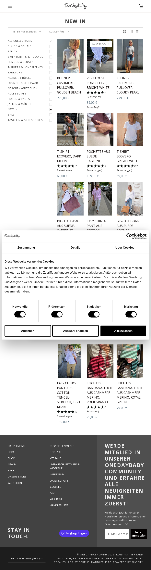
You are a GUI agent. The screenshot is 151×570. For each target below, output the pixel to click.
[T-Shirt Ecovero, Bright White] (130, 129)
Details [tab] (75, 247)
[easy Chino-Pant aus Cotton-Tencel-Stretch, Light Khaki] (70, 361)
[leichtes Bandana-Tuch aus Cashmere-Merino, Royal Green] (130, 361)
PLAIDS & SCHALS (20, 46)
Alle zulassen (123, 330)
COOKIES (55, 487)
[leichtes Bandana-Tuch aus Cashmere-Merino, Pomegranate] (100, 361)
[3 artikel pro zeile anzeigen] (131, 32)
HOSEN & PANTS (19, 99)
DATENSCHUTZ (59, 480)
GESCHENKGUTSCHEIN (23, 88)
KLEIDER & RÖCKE (19, 78)
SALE (11, 114)
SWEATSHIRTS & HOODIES (25, 56)
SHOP (11, 458)
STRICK (12, 51)
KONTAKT (56, 452)
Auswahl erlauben (75, 330)
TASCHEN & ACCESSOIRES (25, 120)
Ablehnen (27, 330)
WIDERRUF (56, 499)
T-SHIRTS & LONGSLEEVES (25, 67)
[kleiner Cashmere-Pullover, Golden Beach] (70, 55)
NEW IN (13, 109)
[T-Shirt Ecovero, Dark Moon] (70, 129)
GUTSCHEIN (15, 483)
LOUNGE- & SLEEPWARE (24, 83)
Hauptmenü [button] (16, 446)
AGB (52, 493)
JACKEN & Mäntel (20, 104)
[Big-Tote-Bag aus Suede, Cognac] (130, 198)
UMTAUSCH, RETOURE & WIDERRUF (79, 558)
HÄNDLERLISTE (59, 505)
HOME (11, 452)
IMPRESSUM (57, 474)
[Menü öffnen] (14, 6)
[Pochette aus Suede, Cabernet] (100, 129)
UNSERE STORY (17, 476)
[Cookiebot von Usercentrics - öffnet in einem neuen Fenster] (129, 236)
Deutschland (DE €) (25, 558)
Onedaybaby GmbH (93, 554)
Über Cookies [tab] (124, 247)
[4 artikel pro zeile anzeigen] (138, 32)
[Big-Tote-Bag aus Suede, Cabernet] (70, 198)
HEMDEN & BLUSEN (21, 62)
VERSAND (56, 458)
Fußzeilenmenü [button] (62, 446)
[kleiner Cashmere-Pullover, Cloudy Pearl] (130, 55)
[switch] (57, 314)
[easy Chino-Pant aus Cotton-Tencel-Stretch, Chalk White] (100, 198)
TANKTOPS (15, 72)
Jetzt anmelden (138, 534)
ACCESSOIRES (17, 93)
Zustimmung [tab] (26, 247)
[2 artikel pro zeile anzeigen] (124, 32)
